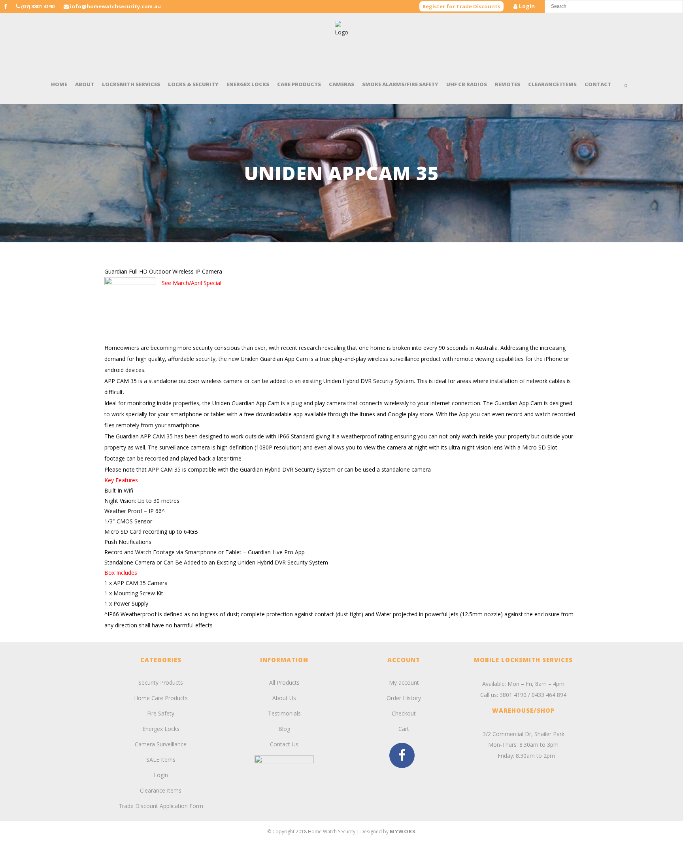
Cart (403, 729)
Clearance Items (160, 790)
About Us (284, 698)
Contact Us (284, 744)
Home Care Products (161, 698)
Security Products (160, 682)
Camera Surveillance (161, 744)
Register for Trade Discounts (461, 6)
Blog (284, 729)
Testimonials (284, 713)
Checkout (404, 713)
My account (404, 682)
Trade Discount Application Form (161, 806)
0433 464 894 (549, 695)
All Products (284, 682)
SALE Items (160, 759)
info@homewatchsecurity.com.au (115, 6)
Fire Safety (160, 713)
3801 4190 (513, 695)
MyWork (403, 831)
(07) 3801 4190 (37, 6)
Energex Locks (160, 729)
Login (526, 6)
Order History (404, 698)
